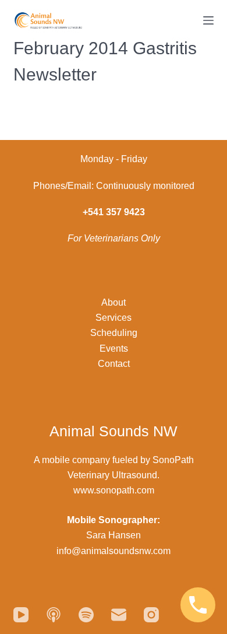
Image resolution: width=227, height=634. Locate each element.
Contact (114, 364)
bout (117, 302)
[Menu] (208, 20)
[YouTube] (21, 614)
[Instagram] (151, 614)
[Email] (118, 614)
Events (114, 348)
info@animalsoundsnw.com (113, 551)
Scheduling (113, 333)
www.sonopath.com (113, 490)
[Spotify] (86, 614)
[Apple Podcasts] (53, 614)
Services (113, 318)
